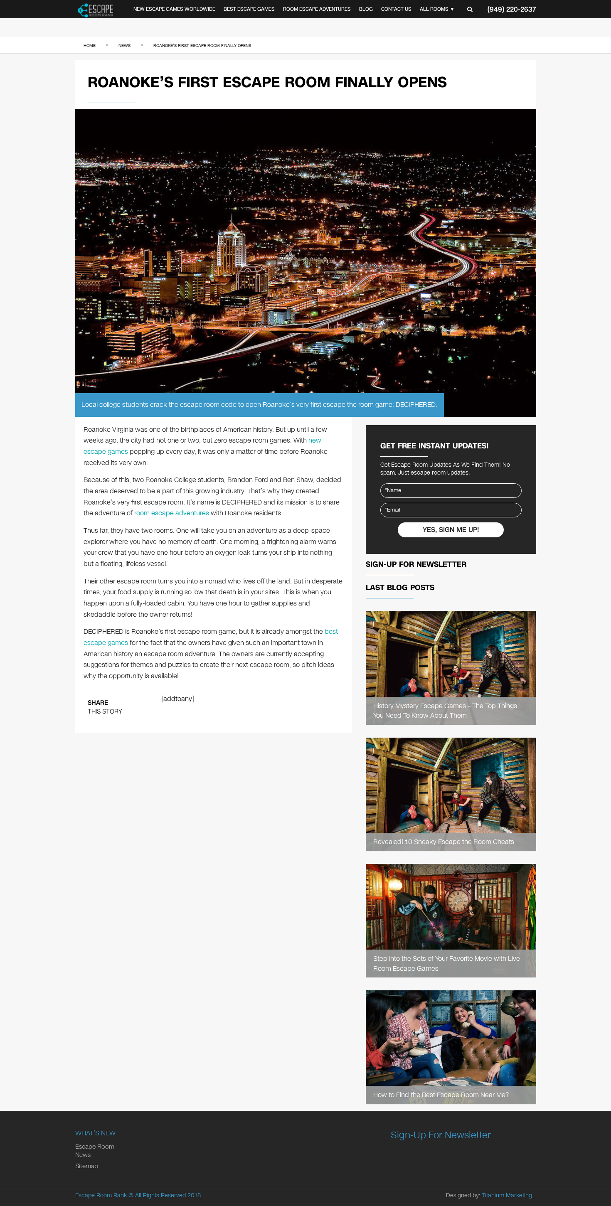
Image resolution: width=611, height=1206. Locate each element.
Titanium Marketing (507, 1195)
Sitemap (86, 1166)
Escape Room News (94, 1150)
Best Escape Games (249, 9)
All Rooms (434, 9)
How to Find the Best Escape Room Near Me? (441, 1095)
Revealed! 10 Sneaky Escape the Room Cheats (443, 842)
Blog (366, 9)
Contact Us (396, 9)
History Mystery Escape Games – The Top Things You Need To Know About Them (445, 710)
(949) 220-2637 (512, 9)
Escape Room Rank (101, 1195)
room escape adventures (171, 513)
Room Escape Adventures (317, 9)
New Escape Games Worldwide (174, 9)
